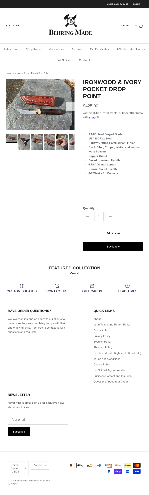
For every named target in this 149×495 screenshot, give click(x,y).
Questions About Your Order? (112, 381)
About (97, 318)
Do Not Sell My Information (110, 370)
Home (8, 73)
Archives (77, 49)
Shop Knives (34, 49)
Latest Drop (11, 49)
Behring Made (21, 480)
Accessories (56, 49)
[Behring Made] (70, 26)
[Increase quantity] (110, 216)
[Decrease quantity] (87, 216)
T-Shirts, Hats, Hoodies (131, 49)
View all (74, 273)
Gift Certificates (99, 49)
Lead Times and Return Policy (112, 324)
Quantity (88, 208)
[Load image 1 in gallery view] (40, 104)
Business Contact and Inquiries (113, 375)
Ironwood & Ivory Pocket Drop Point (31, 73)
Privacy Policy (102, 336)
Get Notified (64, 60)
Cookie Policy (102, 364)
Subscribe (19, 431)
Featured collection (74, 268)
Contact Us (86, 60)
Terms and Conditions (107, 358)
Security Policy (102, 341)
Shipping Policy (103, 347)
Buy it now (113, 246)
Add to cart (113, 233)
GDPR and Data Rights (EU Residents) (117, 353)
